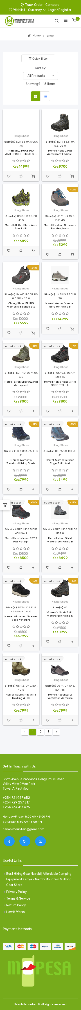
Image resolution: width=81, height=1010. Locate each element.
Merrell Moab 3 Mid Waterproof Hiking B (60, 540)
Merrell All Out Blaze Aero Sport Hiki (21, 227)
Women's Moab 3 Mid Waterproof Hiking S (60, 614)
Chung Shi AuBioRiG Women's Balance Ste (21, 305)
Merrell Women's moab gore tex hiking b (59, 305)
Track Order (34, 5)
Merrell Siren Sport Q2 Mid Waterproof (21, 383)
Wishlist (19, 10)
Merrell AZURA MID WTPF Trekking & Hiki (21, 696)
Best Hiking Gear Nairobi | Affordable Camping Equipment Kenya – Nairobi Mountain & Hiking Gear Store (38, 879)
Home (37, 35)
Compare (52, 5)
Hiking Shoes (21, 135)
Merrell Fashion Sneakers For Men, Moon (60, 227)
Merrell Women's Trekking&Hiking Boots (21, 461)
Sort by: (40, 68)
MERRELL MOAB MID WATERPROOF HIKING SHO (21, 152)
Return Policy (16, 905)
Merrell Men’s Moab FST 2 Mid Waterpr (21, 540)
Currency (35, 10)
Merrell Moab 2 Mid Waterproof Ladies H (60, 152)
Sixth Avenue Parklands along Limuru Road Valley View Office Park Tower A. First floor (33, 784)
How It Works (15, 912)
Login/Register (59, 10)
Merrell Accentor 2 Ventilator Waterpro (60, 696)
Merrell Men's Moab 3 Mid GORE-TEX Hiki (60, 383)
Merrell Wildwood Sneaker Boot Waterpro (21, 618)
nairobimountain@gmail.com (23, 829)
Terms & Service (18, 898)
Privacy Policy (16, 892)
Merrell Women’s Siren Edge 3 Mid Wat (60, 461)
